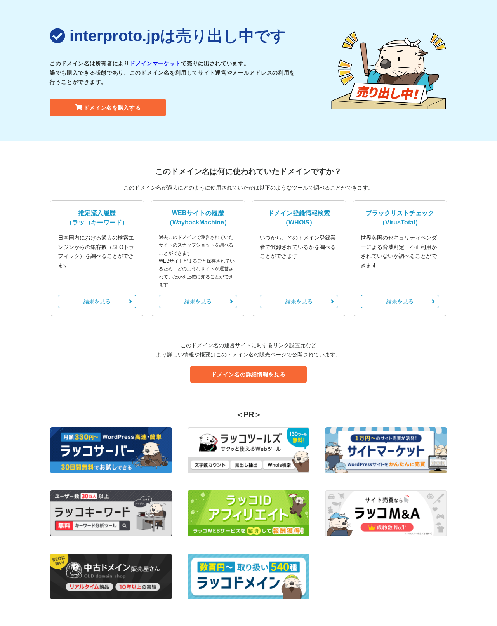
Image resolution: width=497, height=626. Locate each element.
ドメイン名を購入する (112, 107)
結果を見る (97, 301)
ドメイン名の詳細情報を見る (248, 374)
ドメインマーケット (155, 63)
